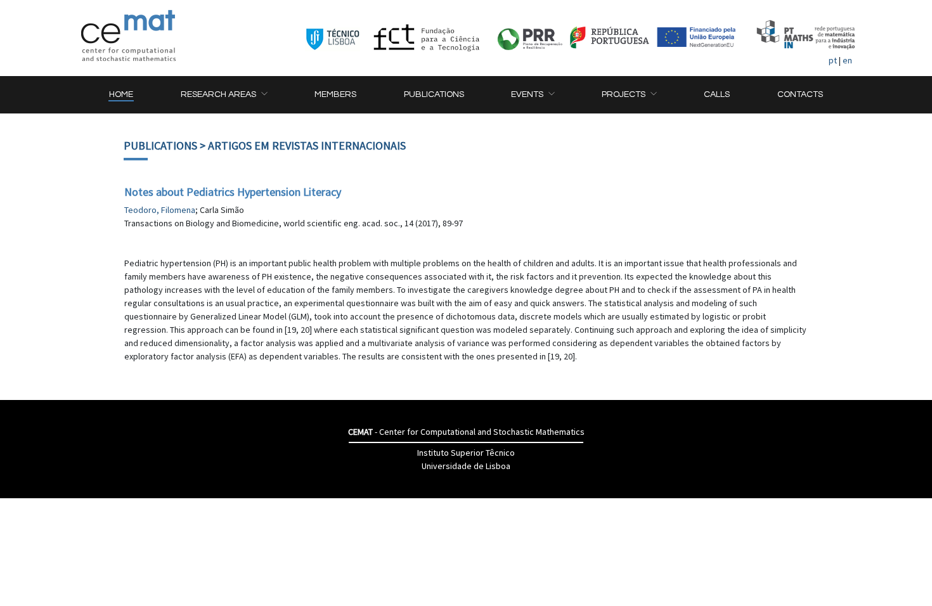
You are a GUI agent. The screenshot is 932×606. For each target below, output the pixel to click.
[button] (224, 94)
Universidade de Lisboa (466, 466)
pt (833, 60)
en (847, 60)
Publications (160, 145)
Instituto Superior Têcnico (466, 452)
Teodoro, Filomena (159, 210)
